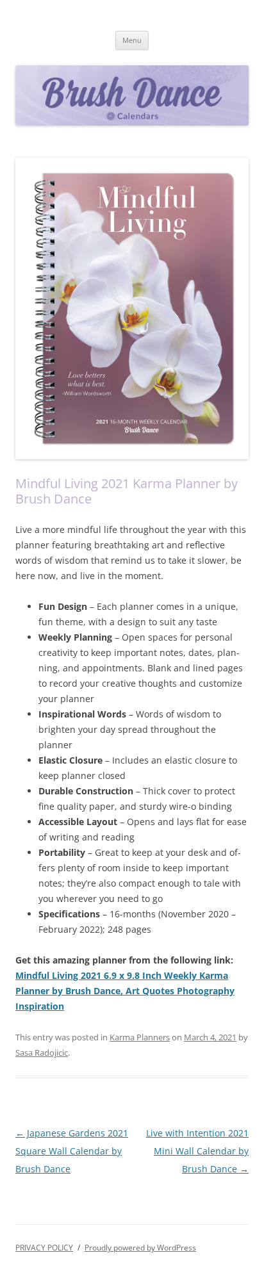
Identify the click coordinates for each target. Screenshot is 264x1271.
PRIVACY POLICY (44, 1247)
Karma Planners (140, 1037)
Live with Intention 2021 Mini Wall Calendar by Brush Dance (197, 1151)
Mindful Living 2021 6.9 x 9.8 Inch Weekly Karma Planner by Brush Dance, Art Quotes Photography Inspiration (125, 990)
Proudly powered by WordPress (140, 1247)
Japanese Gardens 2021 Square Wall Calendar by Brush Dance (71, 1151)
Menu (132, 40)
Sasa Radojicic (41, 1052)
